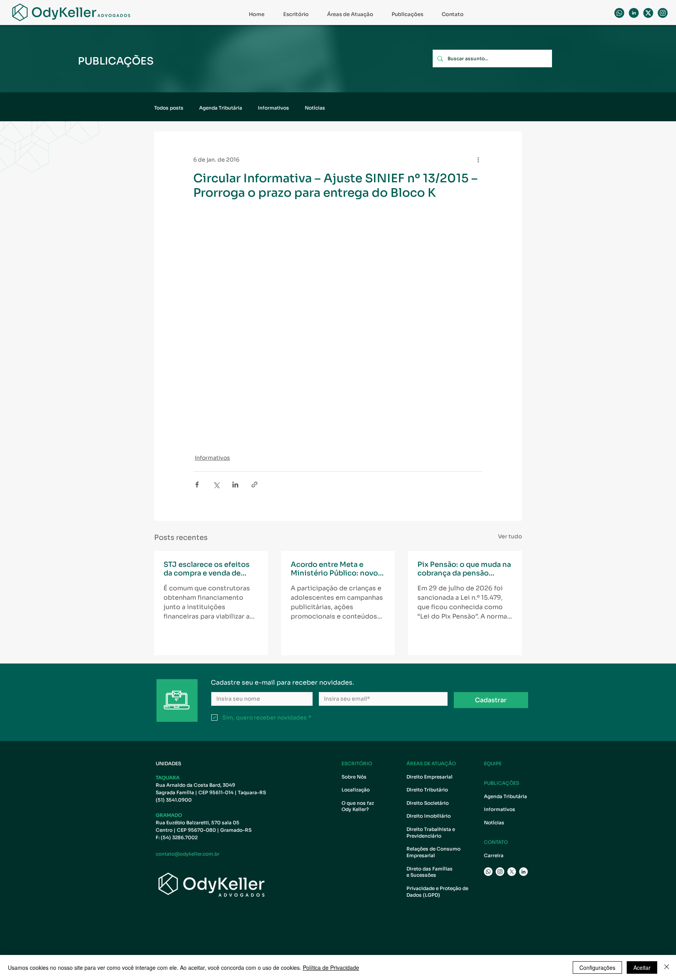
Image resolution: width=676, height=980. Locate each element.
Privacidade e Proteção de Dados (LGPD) (437, 891)
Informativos (273, 108)
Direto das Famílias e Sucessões (430, 872)
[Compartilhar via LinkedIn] (235, 484)
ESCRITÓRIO (357, 763)
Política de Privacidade (331, 967)
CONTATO (496, 842)
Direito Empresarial (429, 777)
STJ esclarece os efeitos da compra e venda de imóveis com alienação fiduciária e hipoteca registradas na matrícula (207, 568)
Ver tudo (510, 536)
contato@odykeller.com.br (187, 854)
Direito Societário (427, 803)
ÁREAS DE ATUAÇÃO (431, 763)
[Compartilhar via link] (254, 484)
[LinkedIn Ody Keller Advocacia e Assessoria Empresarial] (523, 871)
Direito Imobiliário (428, 816)
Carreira (493, 855)
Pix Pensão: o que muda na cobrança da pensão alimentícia (464, 568)
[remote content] (261, 326)
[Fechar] (666, 967)
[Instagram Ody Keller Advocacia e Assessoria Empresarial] (500, 871)
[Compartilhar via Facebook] (197, 484)
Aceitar (642, 967)
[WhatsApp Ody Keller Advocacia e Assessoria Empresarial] (619, 13)
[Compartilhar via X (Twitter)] (216, 484)
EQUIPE (493, 763)
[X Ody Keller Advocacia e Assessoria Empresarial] (648, 13)
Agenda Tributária (220, 108)
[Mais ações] (478, 159)
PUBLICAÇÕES (501, 783)
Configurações (597, 967)
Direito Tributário (427, 790)
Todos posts (168, 108)
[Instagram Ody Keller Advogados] (663, 13)
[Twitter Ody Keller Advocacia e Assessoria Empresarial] (511, 871)
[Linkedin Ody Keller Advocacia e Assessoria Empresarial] (634, 13)
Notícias (315, 108)
